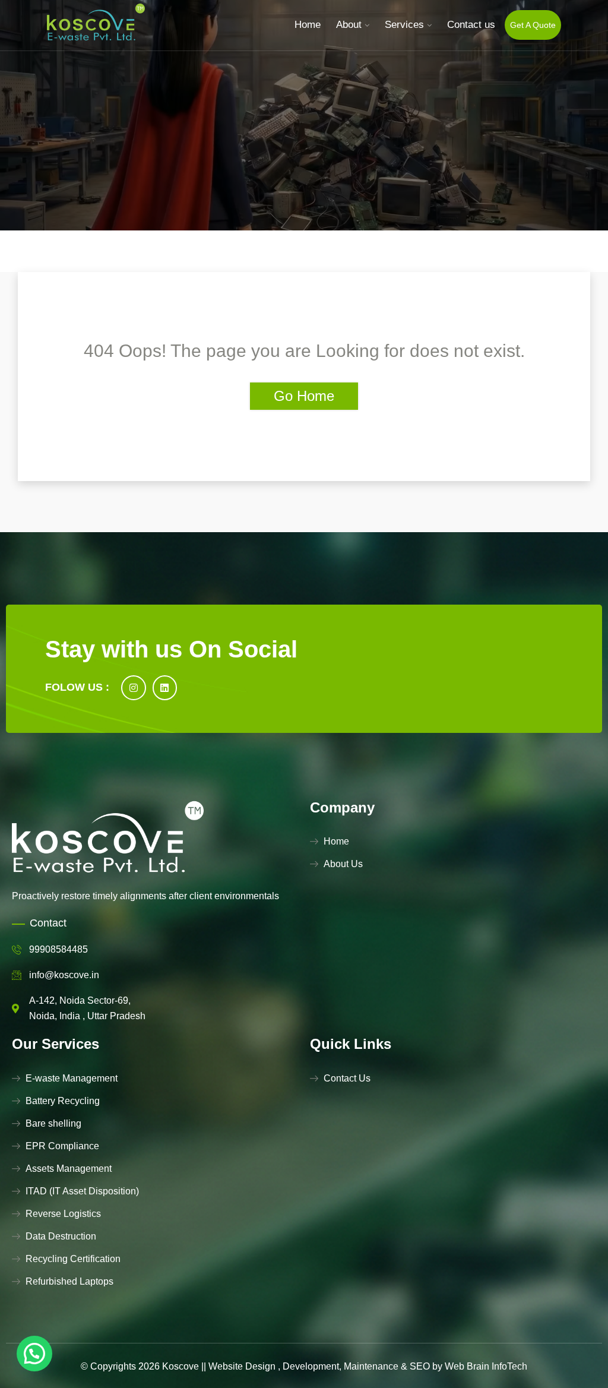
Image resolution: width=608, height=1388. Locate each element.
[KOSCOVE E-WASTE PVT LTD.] (96, 24)
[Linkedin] (165, 687)
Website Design (242, 1366)
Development (311, 1366)
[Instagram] (133, 687)
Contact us (471, 24)
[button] (34, 1353)
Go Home (304, 396)
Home (307, 24)
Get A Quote (533, 25)
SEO (420, 1366)
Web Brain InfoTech (486, 1366)
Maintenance (371, 1366)
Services (404, 24)
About (349, 24)
